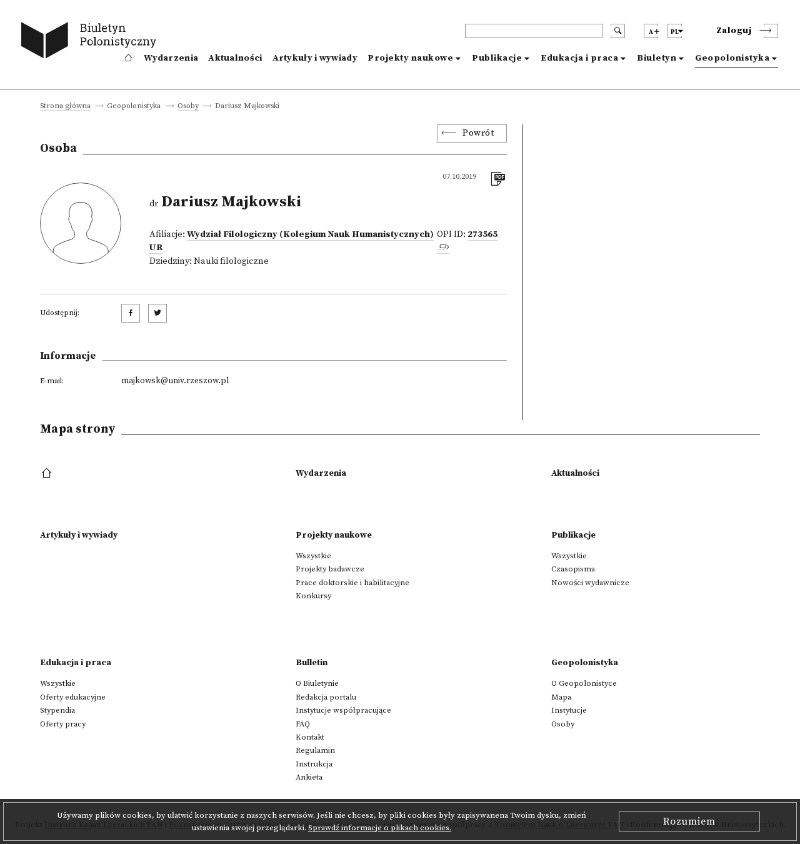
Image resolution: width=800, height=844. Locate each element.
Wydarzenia (171, 58)
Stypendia (57, 710)
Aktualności (235, 58)
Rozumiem (689, 821)
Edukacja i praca (579, 58)
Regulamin (315, 750)
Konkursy (313, 596)
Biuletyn (656, 58)
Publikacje (497, 58)
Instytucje (569, 710)
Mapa (561, 697)
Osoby (188, 107)
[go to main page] (91, 42)
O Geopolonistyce (584, 683)
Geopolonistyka (732, 58)
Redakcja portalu (326, 697)
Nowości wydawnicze (590, 583)
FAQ (303, 724)
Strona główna (65, 107)
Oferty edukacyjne (73, 697)
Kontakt (310, 737)
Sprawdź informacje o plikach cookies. (379, 828)
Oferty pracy (63, 724)
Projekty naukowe (410, 58)
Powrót (478, 133)
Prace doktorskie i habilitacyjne (352, 583)
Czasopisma (573, 569)
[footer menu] (48, 474)
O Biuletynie (317, 683)
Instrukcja (314, 764)
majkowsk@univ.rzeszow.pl (175, 380)
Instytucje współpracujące (343, 710)
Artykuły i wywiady (315, 58)
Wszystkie (313, 556)
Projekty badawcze (330, 569)
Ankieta (309, 777)
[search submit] (618, 31)
